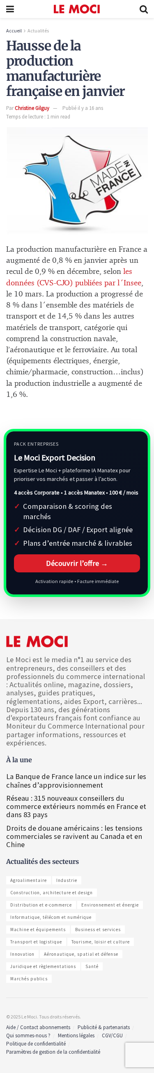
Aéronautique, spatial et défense (81, 954)
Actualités (38, 30)
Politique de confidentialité (36, 1043)
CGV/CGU (112, 1035)
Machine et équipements (38, 929)
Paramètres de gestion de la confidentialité (53, 1051)
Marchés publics (29, 979)
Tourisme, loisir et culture (100, 942)
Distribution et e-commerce (41, 905)
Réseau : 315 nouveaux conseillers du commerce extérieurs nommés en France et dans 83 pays (76, 806)
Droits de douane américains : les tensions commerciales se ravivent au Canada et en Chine (74, 836)
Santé (92, 966)
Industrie (66, 880)
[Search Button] (144, 9)
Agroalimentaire (28, 880)
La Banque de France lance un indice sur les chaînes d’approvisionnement (76, 780)
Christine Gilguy (32, 108)
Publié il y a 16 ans (82, 108)
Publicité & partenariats (104, 1027)
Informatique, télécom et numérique (51, 917)
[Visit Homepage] (77, 9)
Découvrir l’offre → (77, 563)
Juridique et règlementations (43, 966)
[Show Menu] (10, 9)
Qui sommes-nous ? (28, 1035)
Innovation (22, 954)
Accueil (14, 30)
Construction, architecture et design (51, 892)
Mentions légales (76, 1035)
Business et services (98, 929)
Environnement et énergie (110, 905)
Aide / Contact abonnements (38, 1027)
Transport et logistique (36, 942)
